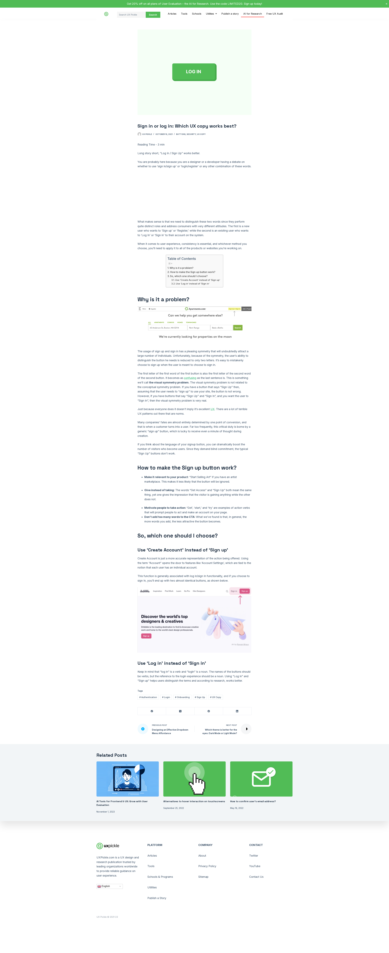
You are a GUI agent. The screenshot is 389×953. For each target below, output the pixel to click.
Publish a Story (156, 898)
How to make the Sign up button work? (192, 272)
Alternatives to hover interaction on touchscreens (194, 801)
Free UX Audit (274, 13)
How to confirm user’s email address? (253, 801)
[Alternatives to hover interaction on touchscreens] (194, 779)
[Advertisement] (194, 194)
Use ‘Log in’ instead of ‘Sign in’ (192, 283)
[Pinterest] (209, 711)
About (202, 855)
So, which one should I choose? (189, 276)
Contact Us (256, 876)
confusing (190, 377)
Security (191, 134)
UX (212, 409)
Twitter (253, 855)
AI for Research (252, 13)
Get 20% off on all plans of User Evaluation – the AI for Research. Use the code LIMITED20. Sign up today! (194, 3)
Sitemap (203, 876)
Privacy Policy (207, 866)
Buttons (181, 134)
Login (166, 697)
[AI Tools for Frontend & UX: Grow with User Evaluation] (127, 779)
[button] (211, 13)
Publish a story (230, 13)
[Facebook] (152, 711)
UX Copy (201, 134)
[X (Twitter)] (180, 711)
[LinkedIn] (237, 711)
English (105, 886)
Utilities (210, 13)
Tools (184, 13)
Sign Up (200, 697)
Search (153, 14)
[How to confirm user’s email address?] (261, 779)
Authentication (148, 697)
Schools (196, 13)
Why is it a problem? (181, 267)
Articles (172, 13)
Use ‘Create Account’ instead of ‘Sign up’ (197, 280)
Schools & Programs (160, 876)
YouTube (254, 866)
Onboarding (182, 697)
